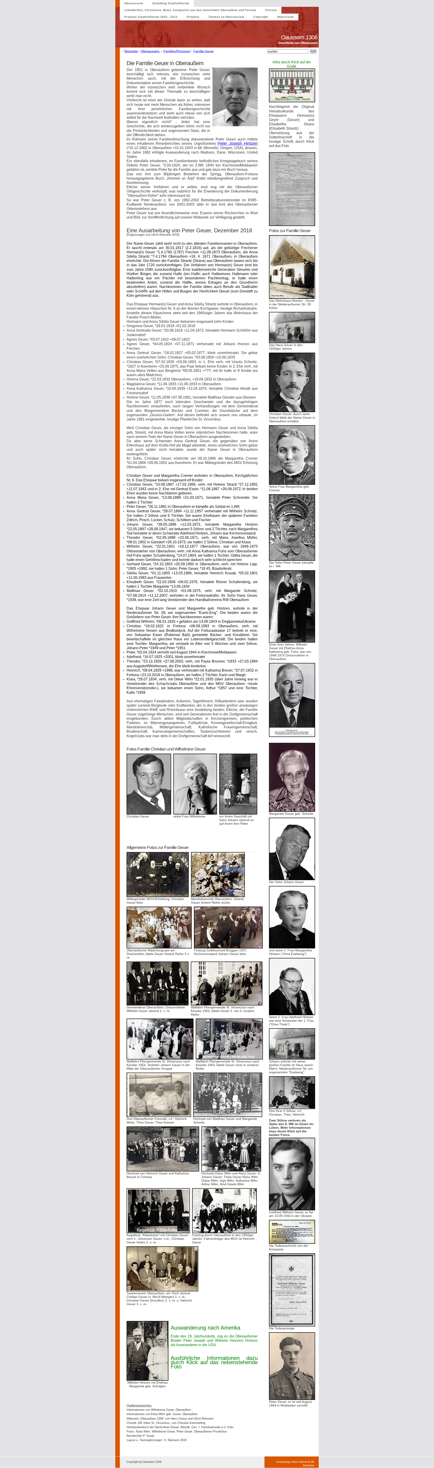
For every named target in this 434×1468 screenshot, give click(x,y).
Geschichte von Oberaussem (298, 43)
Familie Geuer (203, 51)
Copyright (260, 17)
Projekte (193, 17)
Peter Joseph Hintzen (237, 143)
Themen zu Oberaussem (226, 17)
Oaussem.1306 (300, 37)
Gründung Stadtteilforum (170, 3)
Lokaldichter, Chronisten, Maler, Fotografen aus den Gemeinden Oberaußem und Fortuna (190, 10)
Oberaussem (133, 3)
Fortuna (271, 10)
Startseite (131, 51)
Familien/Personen (176, 51)
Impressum (285, 17)
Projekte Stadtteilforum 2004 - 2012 (151, 17)
